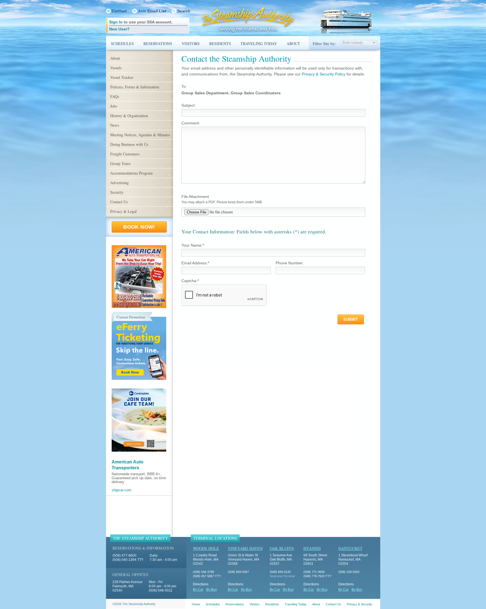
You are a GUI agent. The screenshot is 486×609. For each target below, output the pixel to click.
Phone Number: (290, 263)
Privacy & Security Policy (323, 74)
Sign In (116, 22)
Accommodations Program (131, 173)
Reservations (157, 43)
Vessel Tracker (121, 77)
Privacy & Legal (123, 211)
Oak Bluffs (282, 548)
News (114, 125)
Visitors (191, 43)
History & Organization (129, 115)
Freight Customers (125, 154)
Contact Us (119, 201)
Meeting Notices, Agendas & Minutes (140, 134)
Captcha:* (190, 280)
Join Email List (152, 11)
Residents (220, 43)
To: (184, 86)
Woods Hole (206, 548)
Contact (119, 11)
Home (196, 604)
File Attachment (195, 196)
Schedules (122, 43)
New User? (119, 29)
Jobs (113, 106)
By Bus (211, 590)
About (293, 43)
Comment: (190, 123)
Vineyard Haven (245, 548)
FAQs (114, 96)
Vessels (116, 67)
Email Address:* (195, 263)
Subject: (188, 105)
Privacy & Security (359, 604)
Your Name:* (192, 245)
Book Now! (139, 227)
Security (116, 192)
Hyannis (312, 548)
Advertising (119, 182)
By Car (198, 590)
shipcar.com (121, 490)
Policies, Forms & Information (134, 87)
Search (183, 11)
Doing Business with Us (129, 144)
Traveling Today (258, 43)
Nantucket (350, 548)
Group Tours (120, 163)
